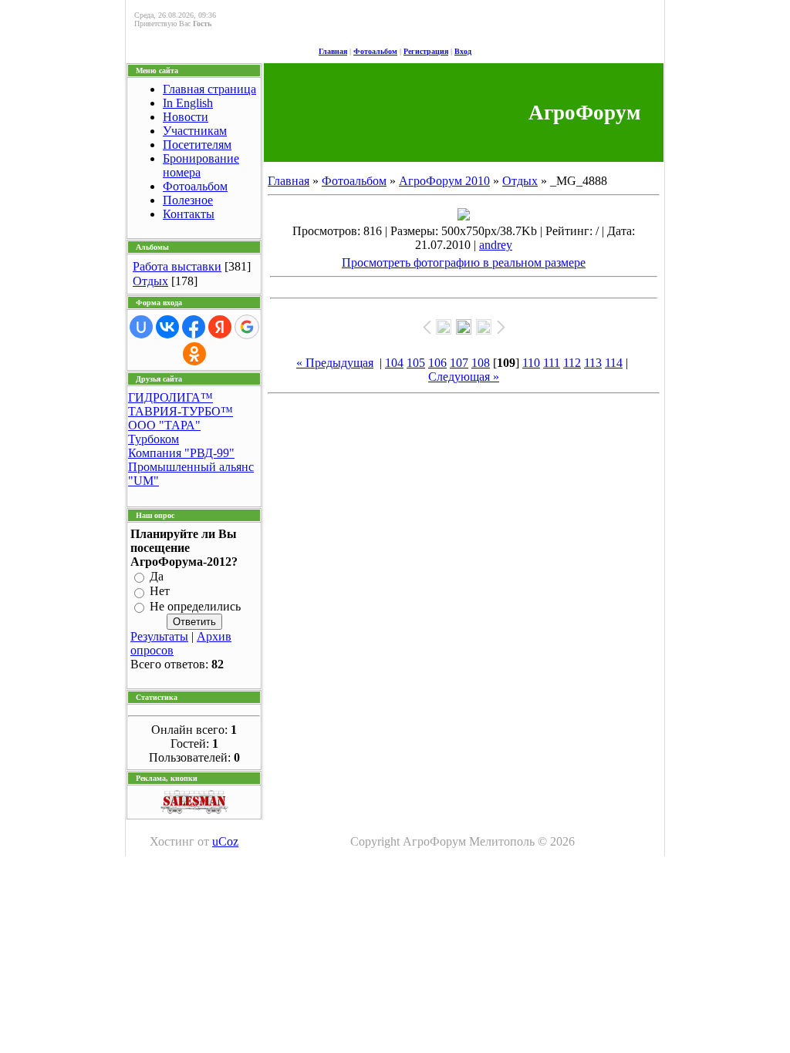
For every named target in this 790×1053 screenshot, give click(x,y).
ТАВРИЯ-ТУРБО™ (180, 411)
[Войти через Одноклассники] (194, 353)
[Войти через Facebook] (193, 326)
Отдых (150, 281)
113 (593, 362)
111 (551, 362)
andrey (495, 244)
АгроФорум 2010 (444, 180)
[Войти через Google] (247, 327)
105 (416, 362)
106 (437, 362)
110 (531, 362)
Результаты (159, 636)
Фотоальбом (375, 51)
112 (572, 362)
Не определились (195, 606)
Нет (160, 591)
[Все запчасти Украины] (194, 809)
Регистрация (425, 51)
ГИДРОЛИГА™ (170, 397)
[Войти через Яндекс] (219, 326)
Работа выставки (177, 266)
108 (480, 362)
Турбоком (153, 439)
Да (157, 576)
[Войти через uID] (141, 326)
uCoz (225, 841)
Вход (462, 51)
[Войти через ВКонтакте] (167, 326)
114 (614, 362)
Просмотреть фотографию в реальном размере (464, 262)
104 (394, 362)
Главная (333, 51)
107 (459, 362)
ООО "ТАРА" (164, 425)
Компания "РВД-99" (181, 452)
